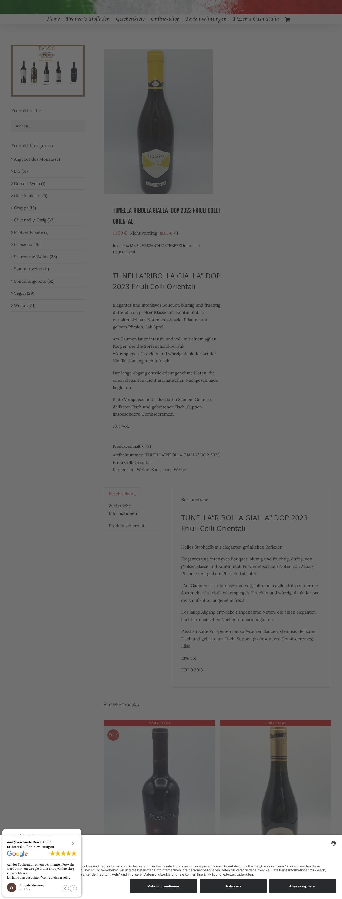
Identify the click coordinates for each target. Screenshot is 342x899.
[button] (73, 843)
